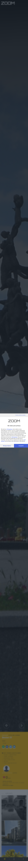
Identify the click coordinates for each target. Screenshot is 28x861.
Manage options (7, 445)
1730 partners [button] (9, 429)
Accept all (21, 445)
